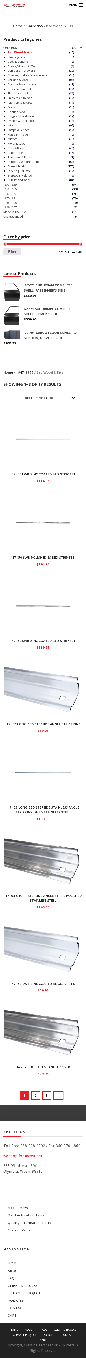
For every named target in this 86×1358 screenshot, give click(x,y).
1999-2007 (10, 207)
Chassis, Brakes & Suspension (28, 75)
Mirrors (12, 139)
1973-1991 (10, 198)
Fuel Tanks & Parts (20, 102)
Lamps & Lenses (19, 130)
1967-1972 (10, 194)
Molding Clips (16, 143)
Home (18, 26)
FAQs (12, 1278)
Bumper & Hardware (21, 71)
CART (12, 1315)
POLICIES (16, 1300)
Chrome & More (18, 80)
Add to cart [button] (43, 480)
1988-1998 (10, 203)
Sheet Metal (16, 166)
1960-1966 (10, 189)
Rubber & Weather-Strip (24, 162)
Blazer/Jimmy (16, 57)
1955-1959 (10, 184)
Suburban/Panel (19, 180)
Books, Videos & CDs (21, 66)
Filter (12, 251)
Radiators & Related (21, 157)
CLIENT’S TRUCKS (23, 1285)
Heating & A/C (17, 112)
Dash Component (19, 89)
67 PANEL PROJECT (24, 1293)
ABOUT (14, 1270)
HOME (13, 1263)
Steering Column (19, 171)
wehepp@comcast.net (22, 1155)
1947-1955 (34, 26)
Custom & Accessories (22, 84)
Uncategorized (13, 216)
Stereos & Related (20, 175)
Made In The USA (19, 134)
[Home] (11, 5)
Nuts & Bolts (16, 148)
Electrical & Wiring (19, 93)
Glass (11, 107)
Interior (12, 125)
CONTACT (16, 1308)
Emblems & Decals (20, 98)
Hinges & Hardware (21, 116)
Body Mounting (18, 62)
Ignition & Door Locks (22, 121)
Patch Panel (16, 153)
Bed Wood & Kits (20, 52)
